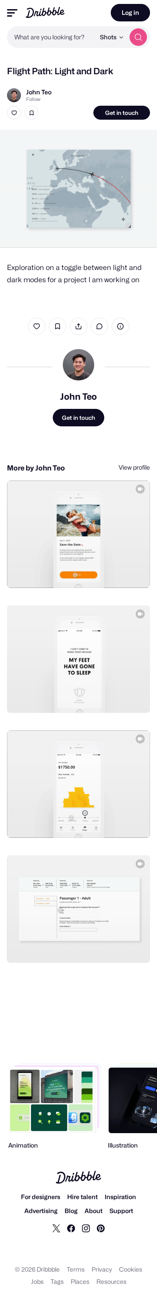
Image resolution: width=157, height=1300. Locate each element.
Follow (33, 99)
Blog (71, 1210)
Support (121, 1210)
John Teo (38, 92)
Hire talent (82, 1196)
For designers (40, 1196)
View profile (134, 467)
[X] (56, 1228)
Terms (76, 1269)
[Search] (138, 37)
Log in (130, 12)
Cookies (130, 1269)
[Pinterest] (101, 1228)
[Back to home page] (45, 12)
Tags (57, 1281)
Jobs (37, 1281)
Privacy (102, 1269)
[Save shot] (31, 113)
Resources (111, 1281)
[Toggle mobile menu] (12, 13)
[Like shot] (14, 113)
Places (80, 1281)
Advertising (41, 1210)
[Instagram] (86, 1228)
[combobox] (51, 37)
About (93, 1210)
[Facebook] (71, 1228)
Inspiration (120, 1196)
